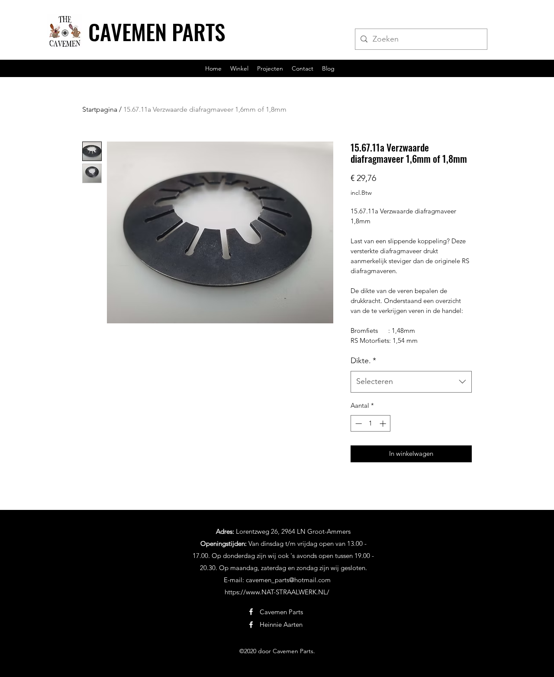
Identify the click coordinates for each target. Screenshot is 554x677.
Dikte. (363, 360)
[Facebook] (251, 611)
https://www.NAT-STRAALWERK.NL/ (277, 592)
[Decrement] (358, 424)
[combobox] (411, 382)
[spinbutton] (371, 424)
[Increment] (384, 424)
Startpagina (99, 109)
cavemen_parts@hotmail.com (288, 580)
